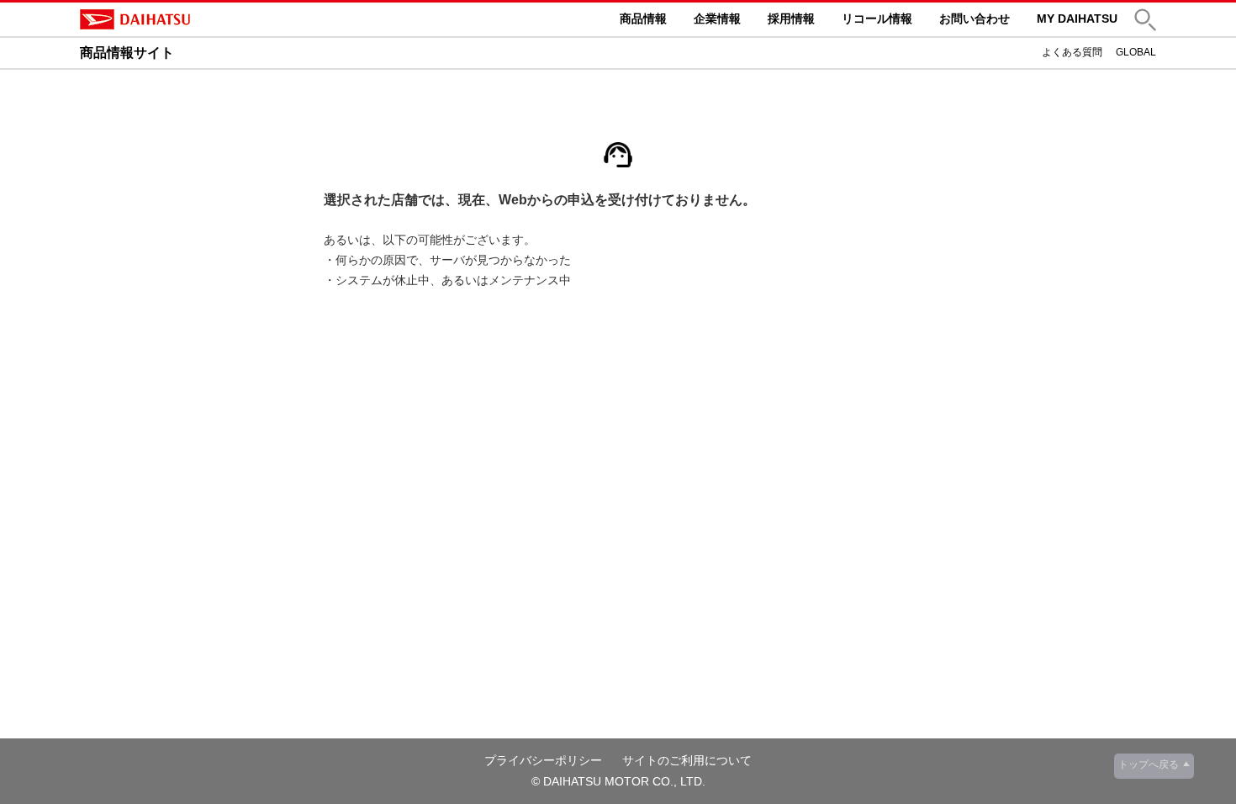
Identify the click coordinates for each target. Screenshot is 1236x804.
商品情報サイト (127, 52)
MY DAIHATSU (1077, 18)
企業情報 (717, 18)
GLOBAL (1136, 52)
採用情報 (791, 18)
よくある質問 (1072, 52)
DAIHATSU (206, 19)
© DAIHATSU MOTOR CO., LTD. (618, 781)
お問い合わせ (974, 18)
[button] (1145, 19)
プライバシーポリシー (543, 760)
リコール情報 (877, 18)
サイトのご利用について (687, 760)
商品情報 (643, 18)
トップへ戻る (1148, 764)
